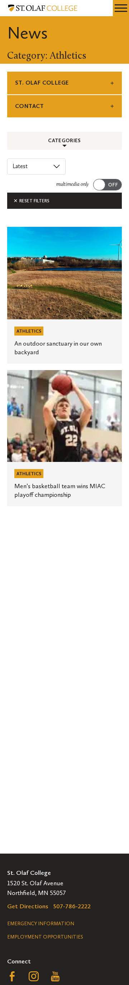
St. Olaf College (41, 82)
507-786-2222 (72, 906)
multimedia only (72, 184)
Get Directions (27, 906)
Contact (29, 106)
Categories (64, 141)
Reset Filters (33, 200)
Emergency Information (40, 924)
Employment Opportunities (45, 937)
